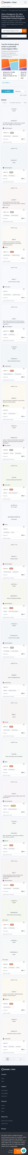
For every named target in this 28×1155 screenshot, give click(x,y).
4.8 (6, 252)
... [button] (20, 136)
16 (20, 1059)
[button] (25, 2)
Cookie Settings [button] (10, 1151)
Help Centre (4, 1096)
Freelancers (4, 10)
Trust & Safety (4, 1093)
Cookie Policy (13, 1146)
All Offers (5, 82)
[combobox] (11, 31)
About (2, 1078)
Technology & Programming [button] (15, 102)
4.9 (6, 132)
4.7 (6, 291)
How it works (4, 1090)
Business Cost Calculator (7, 1120)
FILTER (8, 91)
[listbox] (14, 69)
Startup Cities (4, 1123)
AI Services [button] (4, 102)
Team (2, 1081)
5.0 (6, 212)
